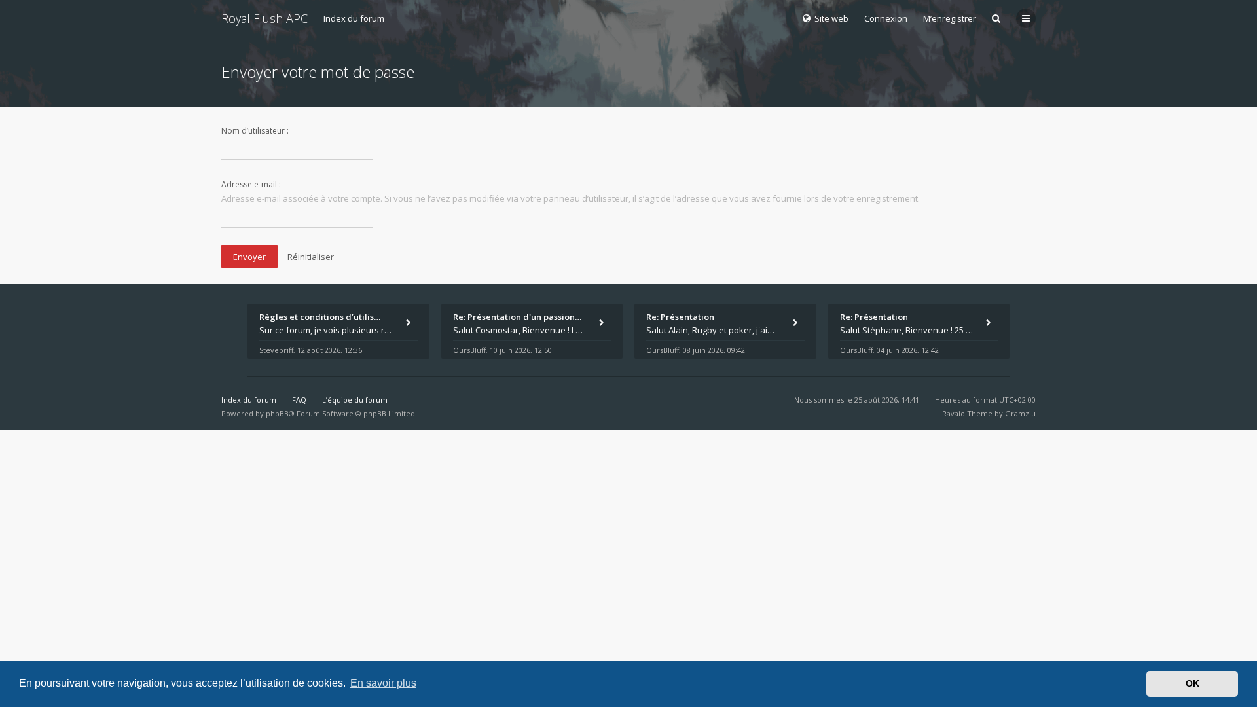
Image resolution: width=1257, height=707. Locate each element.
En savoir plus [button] (383, 683)
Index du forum (353, 18)
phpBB (277, 413)
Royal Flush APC (264, 18)
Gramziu (1020, 413)
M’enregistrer (949, 18)
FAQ (299, 400)
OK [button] (1192, 683)
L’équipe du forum (355, 400)
